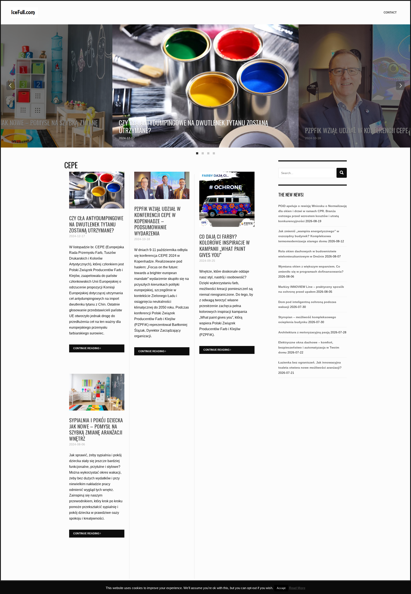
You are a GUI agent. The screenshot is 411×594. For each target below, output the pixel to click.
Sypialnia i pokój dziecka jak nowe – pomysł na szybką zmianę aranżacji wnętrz (96, 429)
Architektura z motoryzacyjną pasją (304, 332)
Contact (390, 12)
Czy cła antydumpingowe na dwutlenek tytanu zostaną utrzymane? (193, 126)
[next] (400, 85)
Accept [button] (281, 588)
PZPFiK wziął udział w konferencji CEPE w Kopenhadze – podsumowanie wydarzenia (157, 221)
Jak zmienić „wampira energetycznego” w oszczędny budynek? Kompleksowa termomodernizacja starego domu (308, 236)
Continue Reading (86, 348)
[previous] (10, 85)
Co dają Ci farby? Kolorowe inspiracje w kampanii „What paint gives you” (224, 245)
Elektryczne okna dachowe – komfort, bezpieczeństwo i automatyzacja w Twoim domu (308, 347)
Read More (297, 588)
